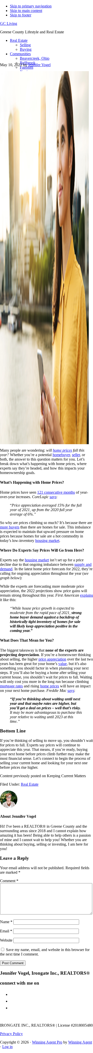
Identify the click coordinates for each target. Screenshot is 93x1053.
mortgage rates (11, 686)
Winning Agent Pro (47, 1042)
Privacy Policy (11, 1034)
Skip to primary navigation (31, 6)
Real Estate (29, 784)
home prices (49, 686)
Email (6, 931)
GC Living (8, 23)
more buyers (9, 527)
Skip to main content (26, 10)
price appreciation (52, 659)
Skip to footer (20, 15)
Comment (9, 881)
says (53, 497)
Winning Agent (80, 1042)
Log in (7, 1047)
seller (76, 455)
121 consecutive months (56, 492)
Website (6, 940)
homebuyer (61, 455)
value (62, 664)
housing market (47, 540)
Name (6, 922)
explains (86, 595)
